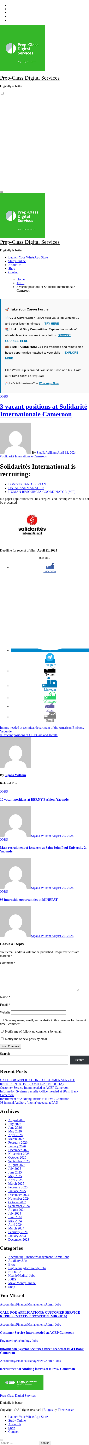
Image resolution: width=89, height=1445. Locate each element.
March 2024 (16, 1228)
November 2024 (19, 1198)
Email (5, 1004)
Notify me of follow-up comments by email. (33, 1031)
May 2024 (15, 1221)
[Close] (1, 1439)
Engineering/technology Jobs (27, 1268)
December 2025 (18, 1150)
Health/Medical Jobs (21, 1275)
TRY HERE (51, 323)
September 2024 (19, 1206)
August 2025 (16, 1165)
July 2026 (14, 1124)
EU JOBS (15, 1272)
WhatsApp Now (49, 383)
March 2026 (16, 1139)
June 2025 (15, 1172)
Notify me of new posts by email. (26, 1039)
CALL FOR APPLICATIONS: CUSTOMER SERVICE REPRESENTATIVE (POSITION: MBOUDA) (37, 1082)
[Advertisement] (44, 144)
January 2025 (17, 1191)
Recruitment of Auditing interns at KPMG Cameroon (34, 1099)
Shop (11, 268)
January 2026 (17, 1146)
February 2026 (18, 1142)
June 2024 (15, 1217)
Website (5, 1012)
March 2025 (16, 1183)
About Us (14, 265)
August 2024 (16, 1209)
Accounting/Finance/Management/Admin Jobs (38, 1257)
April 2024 (15, 1224)
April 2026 (15, 1135)
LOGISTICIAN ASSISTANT (28, 484)
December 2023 (18, 1239)
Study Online (17, 261)
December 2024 (18, 1194)
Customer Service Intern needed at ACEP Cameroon (34, 1087)
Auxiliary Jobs (17, 1260)
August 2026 (16, 1120)
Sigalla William (47, 452)
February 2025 (18, 1187)
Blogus (48, 1409)
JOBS (4, 396)
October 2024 (17, 1202)
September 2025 (19, 1161)
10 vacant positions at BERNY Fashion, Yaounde (34, 799)
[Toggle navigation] (1, 192)
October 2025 (17, 1157)
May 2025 (15, 1176)
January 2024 (17, 1236)
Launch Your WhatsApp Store (28, 257)
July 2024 (14, 1213)
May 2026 (15, 1131)
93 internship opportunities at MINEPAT (29, 899)
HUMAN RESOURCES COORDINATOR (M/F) (41, 491)
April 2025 (15, 1180)
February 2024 (18, 1232)
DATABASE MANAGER (26, 488)
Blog (11, 1264)
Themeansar (65, 1409)
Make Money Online (22, 1283)
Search (5, 1053)
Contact (13, 272)
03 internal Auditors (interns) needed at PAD (29, 1102)
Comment (7, 963)
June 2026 (15, 1127)
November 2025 (19, 1153)
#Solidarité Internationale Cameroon (23, 456)
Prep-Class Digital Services (30, 78)
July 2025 (14, 1168)
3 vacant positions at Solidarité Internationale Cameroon (43, 410)
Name (5, 997)
